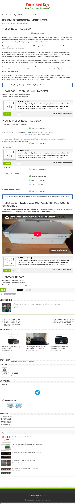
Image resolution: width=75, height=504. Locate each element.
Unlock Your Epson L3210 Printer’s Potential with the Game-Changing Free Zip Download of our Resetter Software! (12, 321)
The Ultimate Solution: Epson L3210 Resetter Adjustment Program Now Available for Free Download (61, 321)
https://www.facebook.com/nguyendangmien (21, 285)
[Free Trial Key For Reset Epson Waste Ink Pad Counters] (6, 447)
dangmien (6, 23)
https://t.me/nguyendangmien (16, 282)
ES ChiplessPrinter (6, 419)
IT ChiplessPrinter (6, 422)
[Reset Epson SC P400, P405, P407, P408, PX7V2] (6, 471)
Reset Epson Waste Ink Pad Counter (22, 437)
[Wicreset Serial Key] (9, 105)
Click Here (36, 139)
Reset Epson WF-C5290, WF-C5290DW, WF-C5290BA (26, 452)
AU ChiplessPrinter (6, 416)
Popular (4, 433)
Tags (24, 433)
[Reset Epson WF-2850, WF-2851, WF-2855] (6, 463)
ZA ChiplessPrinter (6, 424)
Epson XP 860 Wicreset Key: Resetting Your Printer (60, 347)
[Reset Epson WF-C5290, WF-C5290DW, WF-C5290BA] (6, 455)
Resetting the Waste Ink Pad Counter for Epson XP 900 (35, 347)
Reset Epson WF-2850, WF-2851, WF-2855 (23, 460)
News (7, 15)
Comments (18, 433)
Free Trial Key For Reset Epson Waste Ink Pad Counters (27, 444)
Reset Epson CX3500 (10, 294)
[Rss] (37, 498)
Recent (10, 433)
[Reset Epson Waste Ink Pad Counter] (6, 439)
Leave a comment (23, 23)
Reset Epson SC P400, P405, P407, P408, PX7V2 (25, 468)
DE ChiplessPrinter (6, 418)
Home (3, 15)
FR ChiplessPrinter (6, 421)
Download (27, 94)
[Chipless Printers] (37, 5)
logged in (20, 361)
